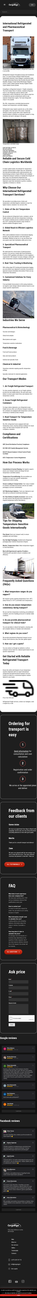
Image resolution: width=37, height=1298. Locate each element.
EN (32, 5)
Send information (21, 751)
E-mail (10, 991)
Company (11, 985)
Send (11, 1024)
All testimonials (13, 864)
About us (13, 1242)
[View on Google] (33, 1048)
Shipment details (12, 1003)
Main (12, 1239)
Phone (10, 997)
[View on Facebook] (33, 1131)
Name (10, 979)
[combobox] (18, 12)
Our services (14, 1245)
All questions (12, 952)
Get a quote (14, 1269)
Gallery (13, 1248)
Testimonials (14, 1250)
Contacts (13, 1253)
